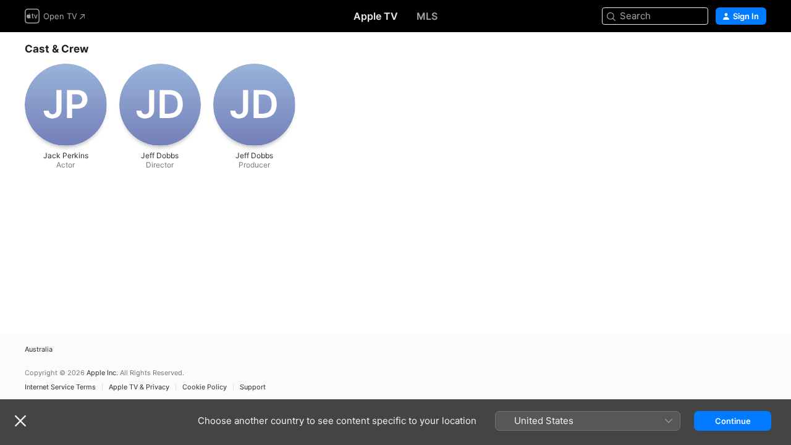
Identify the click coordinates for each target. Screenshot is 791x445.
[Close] (20, 420)
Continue (733, 421)
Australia (39, 349)
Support (253, 387)
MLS (427, 16)
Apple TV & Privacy (139, 387)
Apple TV (375, 16)
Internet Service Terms (60, 387)
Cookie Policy (204, 387)
